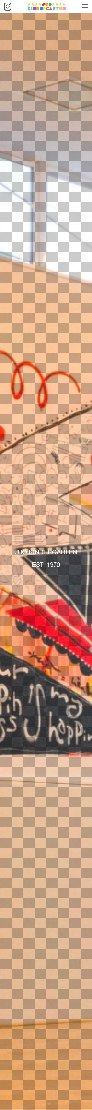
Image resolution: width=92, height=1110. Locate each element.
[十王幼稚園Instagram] (7, 6)
